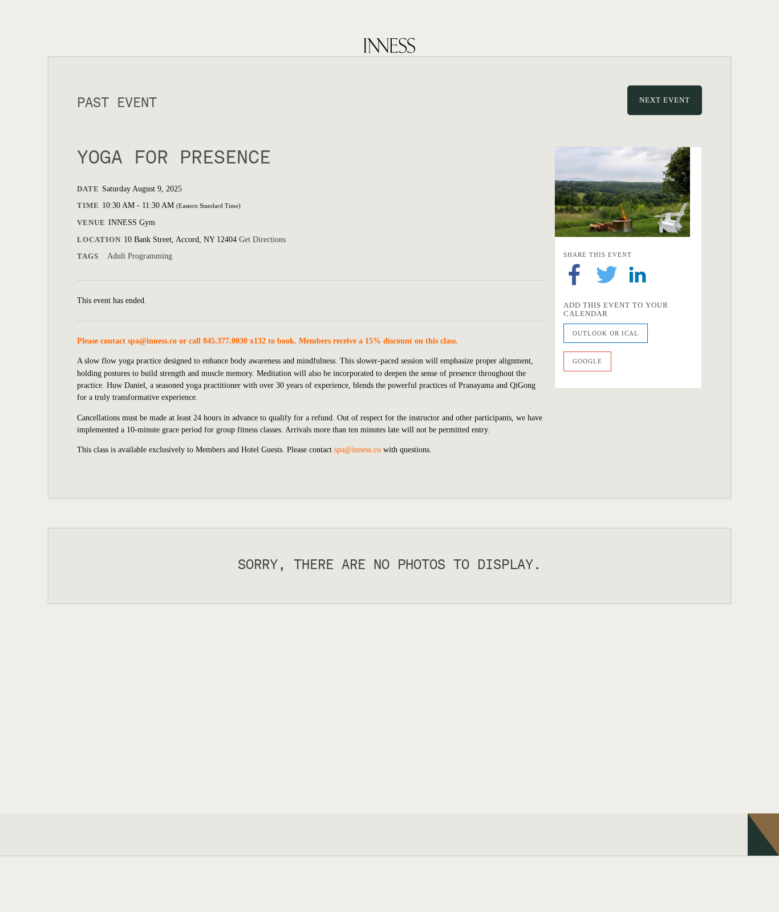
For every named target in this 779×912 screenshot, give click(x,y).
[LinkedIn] (637, 273)
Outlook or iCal (606, 333)
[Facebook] (574, 273)
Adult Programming (139, 256)
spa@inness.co (152, 341)
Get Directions (262, 239)
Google (587, 361)
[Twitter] (607, 273)
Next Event (664, 100)
